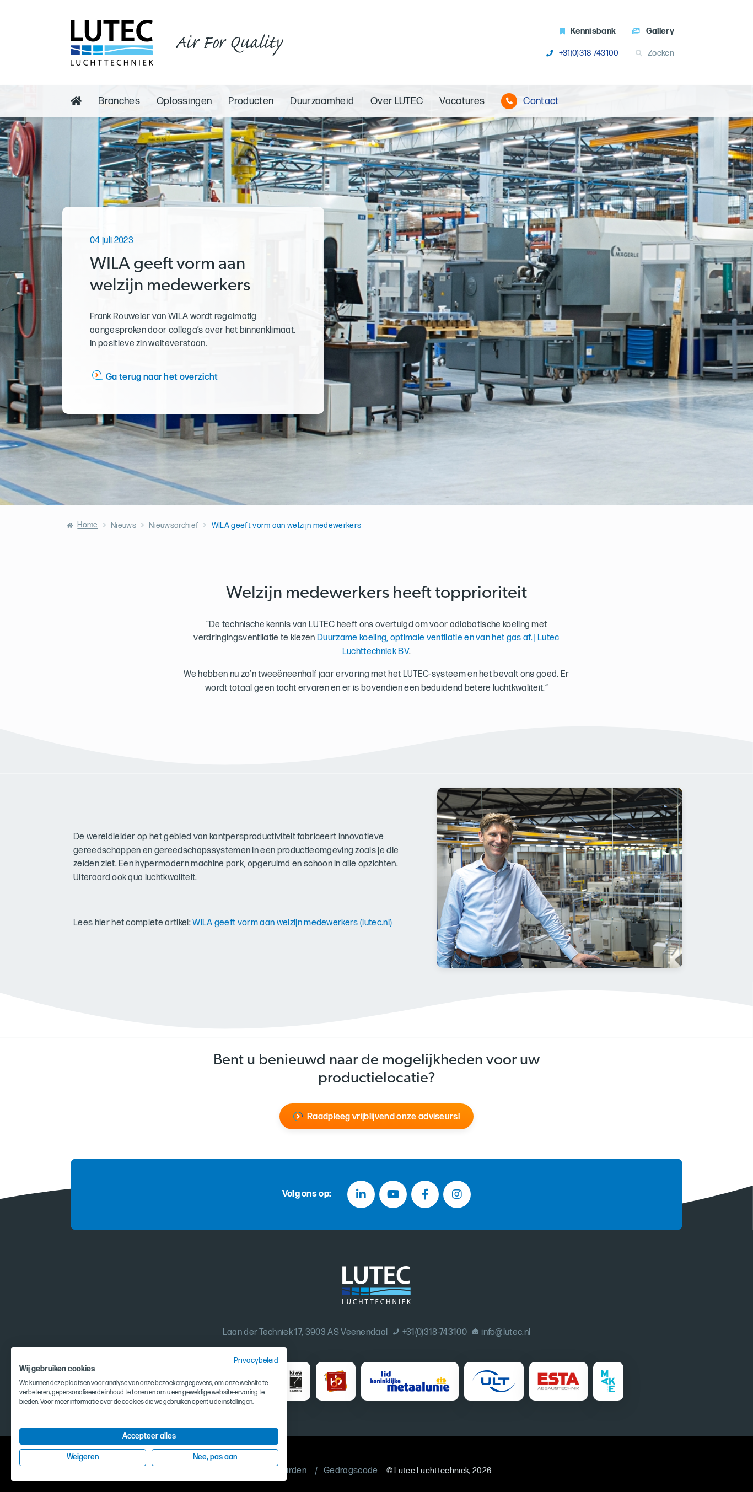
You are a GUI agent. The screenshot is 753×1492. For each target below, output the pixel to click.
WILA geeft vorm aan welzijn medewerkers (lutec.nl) (292, 923)
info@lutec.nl (505, 1332)
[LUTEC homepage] (112, 43)
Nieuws (123, 525)
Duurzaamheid (322, 101)
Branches (119, 101)
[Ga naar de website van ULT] (494, 1381)
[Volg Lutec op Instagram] (457, 1194)
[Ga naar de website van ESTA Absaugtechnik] (558, 1381)
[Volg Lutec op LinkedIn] (361, 1194)
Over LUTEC (396, 101)
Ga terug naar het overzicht (162, 377)
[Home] (76, 101)
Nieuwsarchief (173, 525)
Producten (250, 101)
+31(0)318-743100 (588, 53)
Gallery (660, 31)
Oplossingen (184, 101)
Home (87, 525)
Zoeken (661, 53)
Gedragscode (351, 1471)
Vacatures (462, 101)
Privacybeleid (256, 1360)
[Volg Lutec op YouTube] (393, 1194)
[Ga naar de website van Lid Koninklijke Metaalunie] (410, 1381)
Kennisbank (593, 31)
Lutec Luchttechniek (431, 1470)
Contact (540, 101)
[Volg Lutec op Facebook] (425, 1194)
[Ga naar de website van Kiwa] (295, 1381)
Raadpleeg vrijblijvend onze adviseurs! (383, 1117)
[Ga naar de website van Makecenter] (608, 1381)
